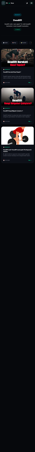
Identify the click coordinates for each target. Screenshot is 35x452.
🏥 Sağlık (5, 42)
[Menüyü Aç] (31, 3)
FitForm (10, 3)
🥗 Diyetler (23, 42)
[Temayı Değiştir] (27, 3)
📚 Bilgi (14, 42)
